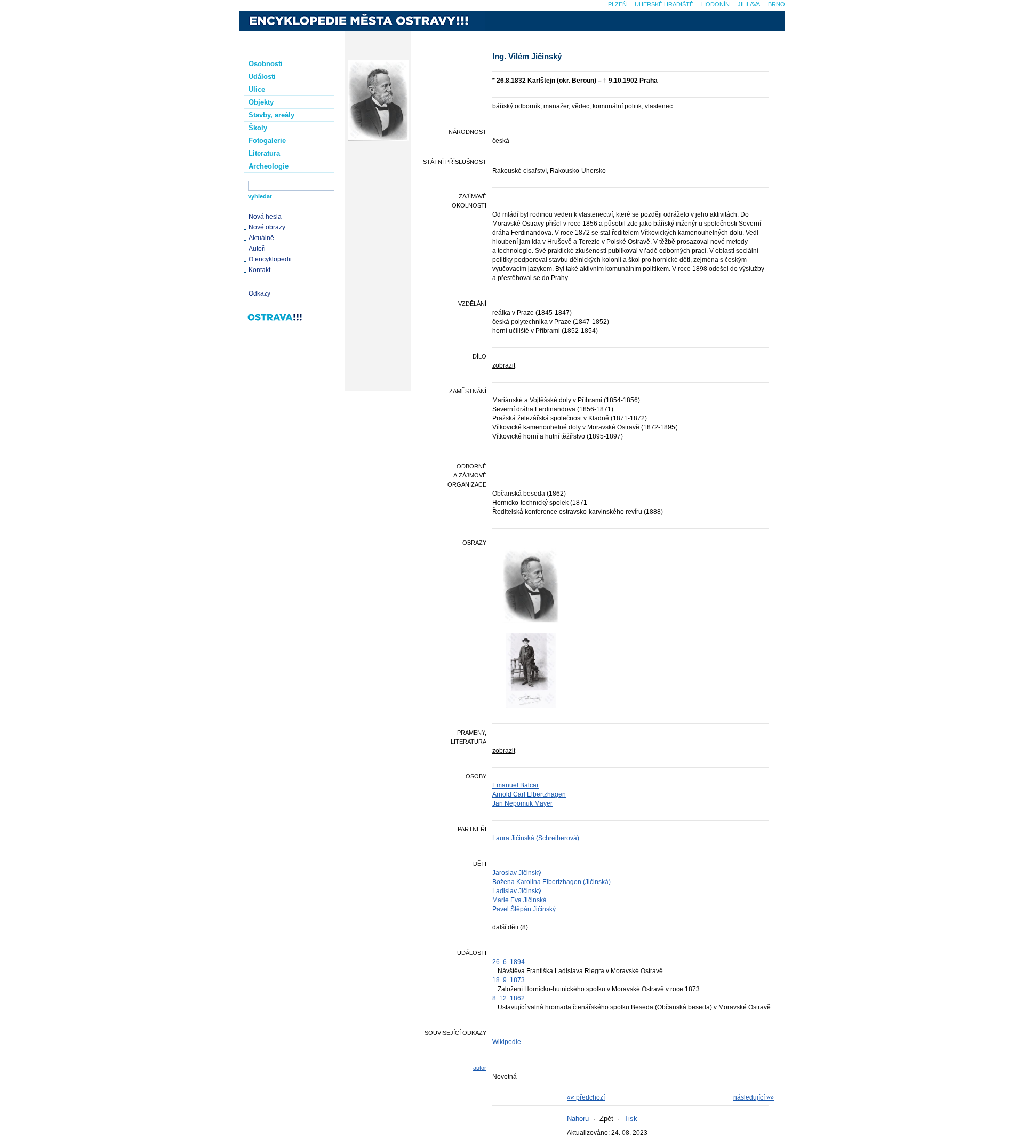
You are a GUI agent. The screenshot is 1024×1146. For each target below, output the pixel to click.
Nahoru (578, 1119)
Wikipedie (506, 1042)
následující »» (753, 1097)
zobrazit (503, 365)
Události (262, 77)
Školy (258, 128)
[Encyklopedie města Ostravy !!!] (362, 21)
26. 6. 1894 (508, 962)
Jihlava (749, 4)
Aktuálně (261, 238)
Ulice (257, 89)
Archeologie (269, 166)
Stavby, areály (271, 115)
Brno (776, 4)
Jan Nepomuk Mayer (522, 803)
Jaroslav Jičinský (516, 873)
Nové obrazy (267, 227)
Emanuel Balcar (515, 785)
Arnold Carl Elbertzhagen (529, 794)
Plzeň (617, 4)
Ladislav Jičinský (516, 891)
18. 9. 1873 (508, 980)
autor (479, 1067)
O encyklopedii (270, 259)
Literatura (264, 153)
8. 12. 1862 (508, 998)
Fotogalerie (267, 141)
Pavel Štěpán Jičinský (524, 909)
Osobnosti (266, 64)
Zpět (606, 1119)
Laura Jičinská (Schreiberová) (535, 838)
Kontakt (259, 270)
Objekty (261, 102)
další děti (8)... (512, 927)
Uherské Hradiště (664, 4)
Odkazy (259, 293)
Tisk (630, 1119)
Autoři (257, 248)
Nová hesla (265, 216)
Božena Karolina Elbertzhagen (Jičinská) (551, 882)
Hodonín (715, 4)
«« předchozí (586, 1097)
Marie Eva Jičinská (519, 900)
